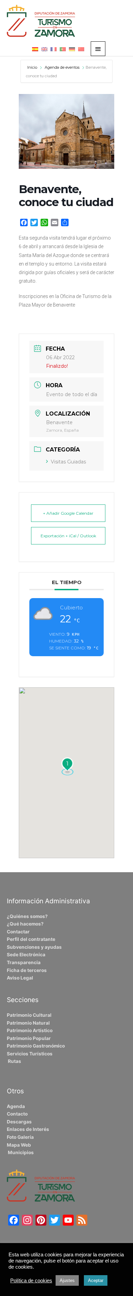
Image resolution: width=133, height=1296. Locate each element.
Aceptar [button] (95, 1280)
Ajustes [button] (67, 1280)
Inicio (32, 67)
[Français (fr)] (53, 49)
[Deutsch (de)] (72, 49)
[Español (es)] (35, 49)
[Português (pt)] (63, 49)
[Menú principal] (98, 48)
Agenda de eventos (62, 67)
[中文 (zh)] (81, 49)
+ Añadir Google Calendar (68, 513)
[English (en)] (44, 49)
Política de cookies (31, 1280)
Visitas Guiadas (68, 462)
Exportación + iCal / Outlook (68, 535)
